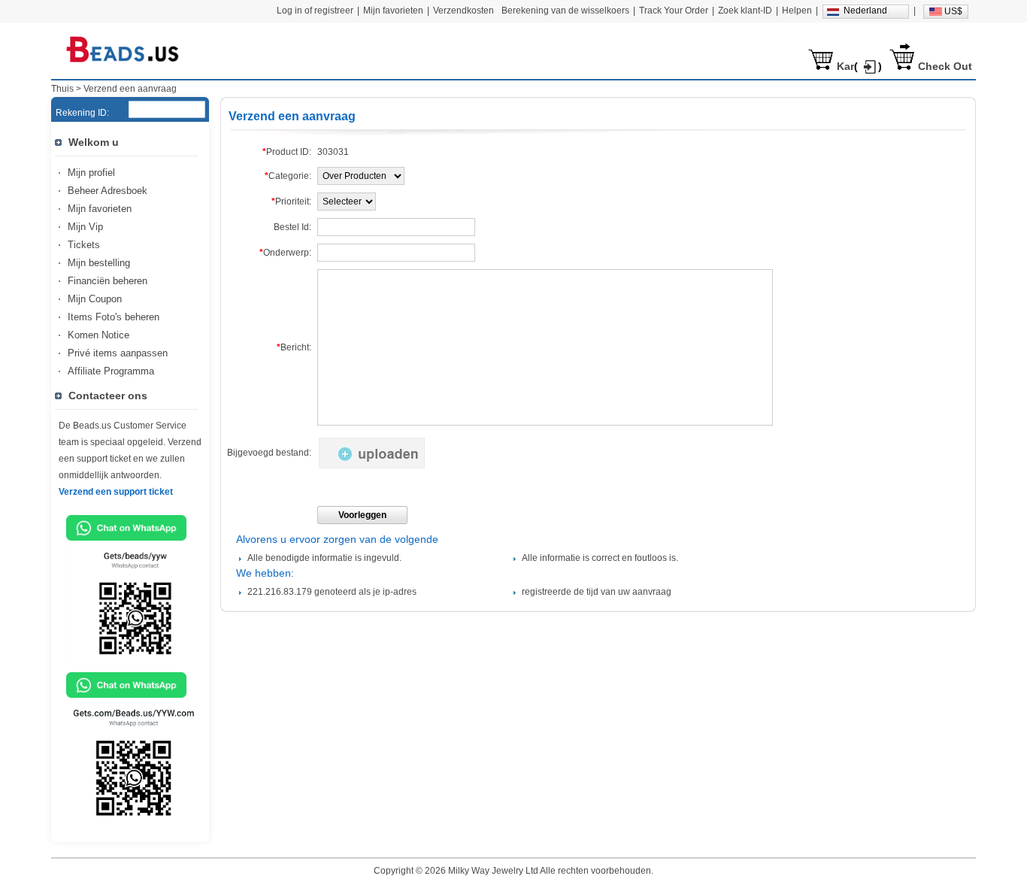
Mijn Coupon (95, 299)
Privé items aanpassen (118, 353)
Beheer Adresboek (107, 190)
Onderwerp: (285, 252)
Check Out (945, 66)
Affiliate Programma (111, 371)
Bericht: (294, 347)
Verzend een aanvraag (130, 88)
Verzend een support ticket (116, 491)
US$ (953, 11)
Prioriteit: (291, 201)
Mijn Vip (85, 226)
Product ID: (286, 152)
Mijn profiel (91, 172)
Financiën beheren (107, 280)
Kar (845, 66)
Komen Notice (98, 335)
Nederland (865, 10)
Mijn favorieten (100, 208)
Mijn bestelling (99, 262)
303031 (333, 152)
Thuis (62, 88)
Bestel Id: (292, 227)
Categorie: (288, 176)
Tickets (84, 244)
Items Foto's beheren (113, 317)
